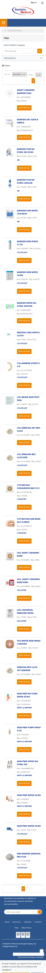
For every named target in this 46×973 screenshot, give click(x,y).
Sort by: (7, 74)
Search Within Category (14, 45)
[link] (25, 80)
